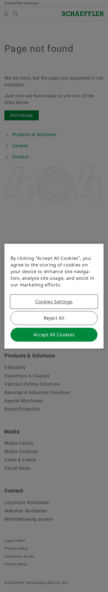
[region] (54, 296)
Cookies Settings (54, 302)
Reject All (54, 318)
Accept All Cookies (54, 335)
